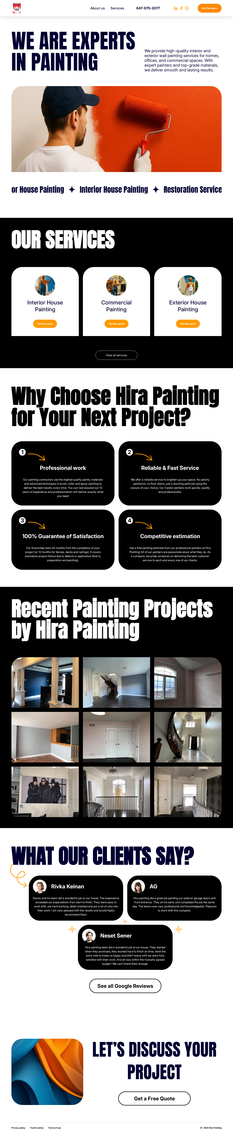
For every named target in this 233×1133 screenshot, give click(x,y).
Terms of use (54, 1128)
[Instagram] (187, 8)
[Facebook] (181, 8)
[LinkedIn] (176, 8)
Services (117, 8)
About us (97, 8)
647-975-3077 (148, 8)
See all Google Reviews (125, 986)
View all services (116, 355)
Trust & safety (36, 1128)
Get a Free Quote (154, 1098)
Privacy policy (18, 1128)
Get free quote (209, 8)
